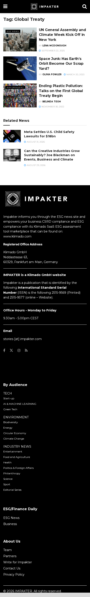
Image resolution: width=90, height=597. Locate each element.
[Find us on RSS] (26, 350)
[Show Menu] (5, 6)
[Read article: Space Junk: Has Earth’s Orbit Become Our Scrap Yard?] (20, 68)
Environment (15, 87)
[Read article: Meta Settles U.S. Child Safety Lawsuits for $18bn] (12, 136)
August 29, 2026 (35, 165)
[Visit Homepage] (45, 6)
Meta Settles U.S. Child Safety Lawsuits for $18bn (49, 134)
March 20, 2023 (75, 74)
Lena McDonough (54, 45)
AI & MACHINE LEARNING (19, 403)
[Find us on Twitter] (11, 350)
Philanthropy (11, 473)
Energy (7, 427)
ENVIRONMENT (16, 417)
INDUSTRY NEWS (17, 447)
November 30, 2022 (52, 106)
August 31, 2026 (35, 141)
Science (12, 60)
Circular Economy (14, 433)
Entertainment (12, 451)
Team (7, 550)
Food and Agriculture (16, 457)
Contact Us (11, 568)
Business (10, 524)
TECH (7, 393)
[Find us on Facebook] (4, 350)
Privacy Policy (13, 574)
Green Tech (10, 409)
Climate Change (13, 438)
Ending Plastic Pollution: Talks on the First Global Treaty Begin (61, 91)
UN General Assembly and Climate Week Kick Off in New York (62, 35)
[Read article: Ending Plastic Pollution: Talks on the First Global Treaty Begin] (20, 95)
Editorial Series (12, 489)
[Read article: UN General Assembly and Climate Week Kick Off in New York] (20, 39)
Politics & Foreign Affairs (18, 468)
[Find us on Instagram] (19, 350)
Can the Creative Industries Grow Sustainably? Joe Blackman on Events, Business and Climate (52, 155)
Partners (9, 556)
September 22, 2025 (53, 50)
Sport (6, 484)
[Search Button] (84, 6)
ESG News (13, 31)
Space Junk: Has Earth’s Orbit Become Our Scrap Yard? (61, 64)
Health (7, 462)
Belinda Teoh (51, 101)
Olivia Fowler (52, 74)
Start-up (8, 398)
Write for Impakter (17, 562)
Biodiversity (10, 422)
